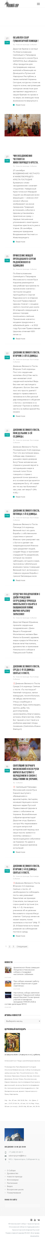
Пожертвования (14, 1193)
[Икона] (12, 1051)
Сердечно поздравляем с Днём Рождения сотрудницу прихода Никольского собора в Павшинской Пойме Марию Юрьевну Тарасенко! (26, 604)
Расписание (12, 1183)
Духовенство (12, 1173)
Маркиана (15, 1076)
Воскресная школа (15, 1189)
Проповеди (34, 359)
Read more (20, 105)
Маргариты (13, 1094)
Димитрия (8, 1079)
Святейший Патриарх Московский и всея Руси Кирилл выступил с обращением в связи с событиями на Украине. (26, 772)
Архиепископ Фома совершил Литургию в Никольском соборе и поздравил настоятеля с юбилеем (26, 970)
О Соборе (11, 1170)
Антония (10, 1088)
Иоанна (23, 1076)
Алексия (36, 1076)
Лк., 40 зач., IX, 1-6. (24, 1103)
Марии (7, 1082)
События (33, 44)
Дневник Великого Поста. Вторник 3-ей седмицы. (26, 354)
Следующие (22, 946)
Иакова (29, 1076)
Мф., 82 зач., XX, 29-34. (32, 1106)
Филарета (8, 1091)
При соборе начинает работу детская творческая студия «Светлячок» (26, 983)
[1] (23, 125)
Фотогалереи (12, 1180)
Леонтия (27, 1079)
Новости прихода (22, 44)
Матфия (15, 1070)
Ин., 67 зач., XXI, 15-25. (16, 1100)
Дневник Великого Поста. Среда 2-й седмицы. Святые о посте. (26, 669)
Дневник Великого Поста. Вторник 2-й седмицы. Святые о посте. (26, 869)
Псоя (22, 1073)
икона (21, 1070)
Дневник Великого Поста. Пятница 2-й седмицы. (26, 512)
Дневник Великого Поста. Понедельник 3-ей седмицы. (26, 433)
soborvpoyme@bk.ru (17, 1156)
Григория (35, 1082)
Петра (21, 1079)
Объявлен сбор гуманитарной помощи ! (26, 39)
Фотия (15, 1079)
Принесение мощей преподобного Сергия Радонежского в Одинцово (24, 260)
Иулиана (8, 1076)
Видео (10, 1186)
